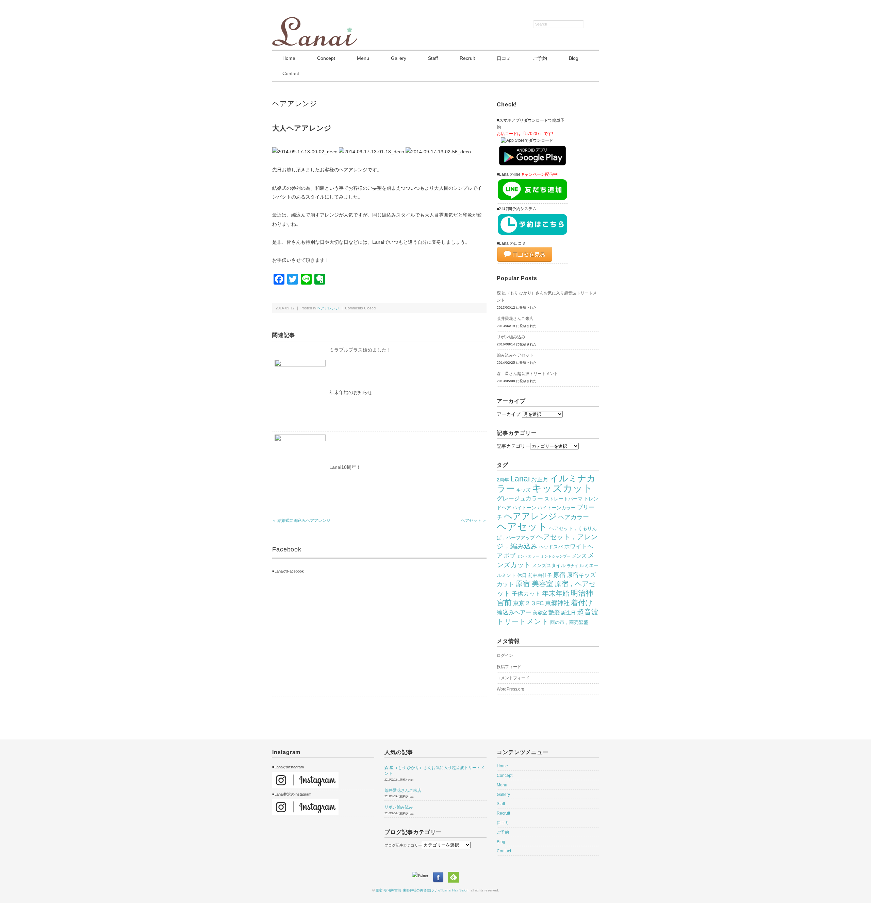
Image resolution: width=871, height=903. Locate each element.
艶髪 (554, 612)
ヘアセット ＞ (474, 520)
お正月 (539, 479)
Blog (573, 58)
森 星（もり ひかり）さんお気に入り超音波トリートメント (547, 297)
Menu (363, 58)
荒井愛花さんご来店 (515, 318)
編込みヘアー (514, 612)
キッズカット (562, 488)
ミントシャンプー (556, 556)
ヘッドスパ (551, 546)
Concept (326, 58)
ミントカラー (528, 556)
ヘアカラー (573, 517)
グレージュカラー (520, 498)
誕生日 (568, 612)
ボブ (509, 555)
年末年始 (555, 593)
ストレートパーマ (563, 498)
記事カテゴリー (513, 446)
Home (288, 58)
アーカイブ (509, 414)
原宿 (559, 574)
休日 (522, 575)
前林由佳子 (540, 575)
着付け (582, 603)
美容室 (540, 612)
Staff (433, 58)
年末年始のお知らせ (350, 392)
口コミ (504, 58)
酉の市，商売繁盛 (569, 622)
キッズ (523, 490)
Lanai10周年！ (345, 467)
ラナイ (572, 566)
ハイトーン (524, 507)
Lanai (520, 478)
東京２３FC (528, 603)
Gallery (398, 58)
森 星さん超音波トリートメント (527, 373)
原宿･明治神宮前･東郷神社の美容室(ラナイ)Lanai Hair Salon (422, 890)
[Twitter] (422, 876)
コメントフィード (513, 678)
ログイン (505, 655)
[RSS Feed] (453, 876)
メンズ (579, 556)
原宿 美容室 (534, 584)
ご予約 (540, 58)
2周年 (503, 479)
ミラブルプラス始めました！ (360, 350)
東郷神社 (557, 603)
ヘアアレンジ (294, 103)
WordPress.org (510, 689)
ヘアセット (522, 526)
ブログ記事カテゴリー (403, 845)
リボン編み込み (511, 337)
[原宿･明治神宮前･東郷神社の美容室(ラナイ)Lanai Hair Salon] (314, 21)
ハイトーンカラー (557, 507)
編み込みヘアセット (515, 355)
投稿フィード (509, 666)
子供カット (526, 594)
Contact (290, 73)
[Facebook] (440, 876)
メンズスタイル (548, 565)
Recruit (467, 58)
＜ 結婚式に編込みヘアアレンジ (301, 520)
